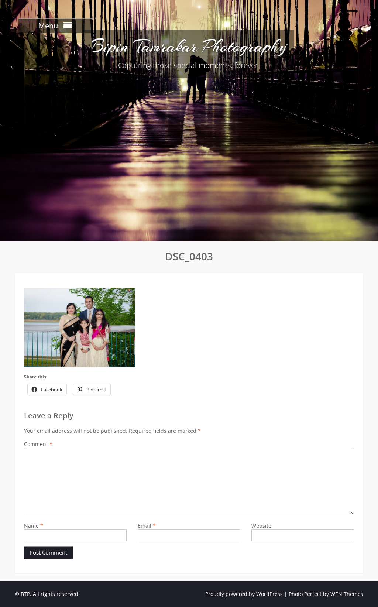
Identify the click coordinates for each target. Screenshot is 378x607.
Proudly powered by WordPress (244, 593)
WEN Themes (346, 593)
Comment (38, 443)
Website (261, 525)
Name (33, 525)
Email (147, 525)
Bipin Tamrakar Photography (189, 46)
